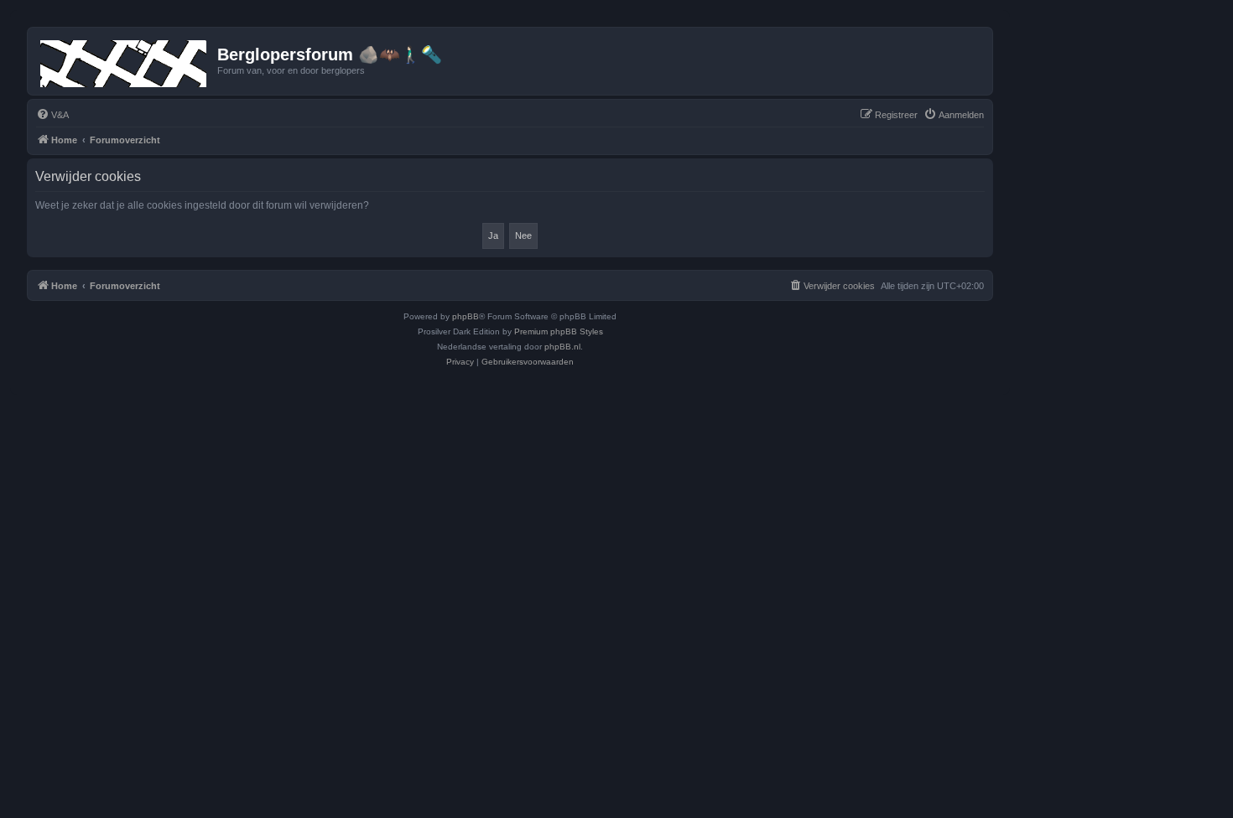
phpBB (465, 316)
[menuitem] (52, 115)
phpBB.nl (562, 346)
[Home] (124, 60)
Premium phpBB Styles (558, 331)
